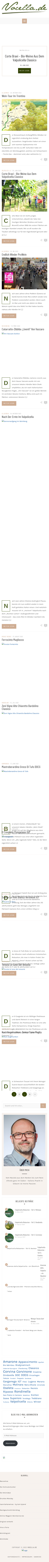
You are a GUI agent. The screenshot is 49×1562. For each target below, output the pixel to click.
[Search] (43, 1105)
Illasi (24, 1382)
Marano (40, 1381)
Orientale (41, 1385)
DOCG (24, 1375)
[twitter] (22, 1189)
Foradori (13, 1378)
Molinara (18, 1384)
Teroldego (26, 1398)
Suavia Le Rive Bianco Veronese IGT (20, 897)
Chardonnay (22, 1368)
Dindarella (8, 1375)
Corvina (9, 1371)
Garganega (10, 1381)
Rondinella (22, 1391)
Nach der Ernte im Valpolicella (18, 416)
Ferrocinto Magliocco (13, 639)
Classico (34, 1368)
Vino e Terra (4, 1527)
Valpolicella (24, 50)
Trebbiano (37, 1398)
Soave (6, 1398)
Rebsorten (25, 1388)
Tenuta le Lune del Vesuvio (16, 964)
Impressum (27, 1557)
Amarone (10, 1361)
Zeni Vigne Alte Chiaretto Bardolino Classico (20, 707)
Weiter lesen (9, 160)
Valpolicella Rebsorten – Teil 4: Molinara (28, 1210)
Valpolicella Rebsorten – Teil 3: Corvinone (28, 1235)
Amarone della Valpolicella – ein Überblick (44, 1270)
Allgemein (5, 93)
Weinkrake (4, 1539)
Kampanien (5, 764)
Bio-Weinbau (8, 1365)
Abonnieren (10, 1443)
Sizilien (35, 1395)
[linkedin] (26, 1189)
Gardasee (28, 1378)
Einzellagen (34, 1375)
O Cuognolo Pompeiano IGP (16, 832)
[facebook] (17, 1189)
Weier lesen (24, 71)
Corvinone (24, 1371)
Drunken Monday (6, 1498)
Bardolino (5, 703)
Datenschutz (14, 1557)
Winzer (37, 1401)
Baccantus (4, 1481)
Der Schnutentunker (8, 1487)
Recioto (34, 1388)
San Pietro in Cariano (12, 1395)
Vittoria (30, 1402)
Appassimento (27, 1361)
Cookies (37, 1557)
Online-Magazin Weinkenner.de (12, 1516)
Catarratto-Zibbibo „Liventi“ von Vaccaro (23, 329)
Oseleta (8, 1387)
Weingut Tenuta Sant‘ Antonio (37, 1320)
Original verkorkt (6, 1522)
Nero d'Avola (30, 1384)
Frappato (20, 1378)
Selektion (26, 1395)
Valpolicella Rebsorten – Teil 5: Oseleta (41, 1251)
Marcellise (7, 1385)
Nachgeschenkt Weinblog (10, 1510)
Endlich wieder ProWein (14, 254)
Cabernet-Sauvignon (10, 1368)
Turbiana (6, 1402)
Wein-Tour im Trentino (13, 96)
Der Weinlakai (5, 1493)
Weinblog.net (5, 1533)
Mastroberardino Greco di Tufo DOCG (21, 767)
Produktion (18, 1388)
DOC (17, 1375)
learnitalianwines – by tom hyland (13, 1504)
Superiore (15, 1398)
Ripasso (8, 1391)
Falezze (6, 1378)
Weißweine (6, 326)
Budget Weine (6, 637)
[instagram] (31, 1189)
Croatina (37, 1372)
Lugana (32, 1381)
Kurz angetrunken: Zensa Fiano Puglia (22, 1032)
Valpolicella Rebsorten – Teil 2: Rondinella (28, 1222)
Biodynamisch (22, 1365)
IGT (19, 1381)
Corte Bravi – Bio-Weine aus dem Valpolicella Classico (24, 58)
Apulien (41, 1362)
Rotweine (5, 829)
